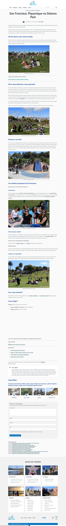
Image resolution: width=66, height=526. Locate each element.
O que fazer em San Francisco (16, 479)
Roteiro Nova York (48, 500)
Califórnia (15, 7)
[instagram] (43, 517)
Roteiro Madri (30, 505)
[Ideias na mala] (33, 3)
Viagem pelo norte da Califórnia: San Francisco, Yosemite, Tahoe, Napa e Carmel (25, 453)
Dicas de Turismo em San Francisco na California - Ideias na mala (23, 447)
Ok (29, 525)
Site (10, 427)
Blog (29, 10)
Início (27, 10)
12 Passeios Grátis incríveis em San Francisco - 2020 (21, 444)
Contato (33, 517)
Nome (11, 418)
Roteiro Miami (47, 510)
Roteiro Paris (30, 500)
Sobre (29, 7)
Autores (25, 517)
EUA (10, 7)
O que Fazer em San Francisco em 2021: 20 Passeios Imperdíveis (23, 445)
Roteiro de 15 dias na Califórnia (49, 506)
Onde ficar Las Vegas (49, 480)
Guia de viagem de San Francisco (18, 350)
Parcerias (30, 517)
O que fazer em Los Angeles (33, 479)
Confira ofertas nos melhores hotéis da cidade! (18, 79)
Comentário (12, 408)
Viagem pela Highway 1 (15, 500)
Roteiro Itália (30, 508)
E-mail (11, 422)
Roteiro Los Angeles (31, 482)
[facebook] (44, 517)
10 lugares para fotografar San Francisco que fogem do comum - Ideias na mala (25, 452)
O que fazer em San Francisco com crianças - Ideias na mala (22, 449)
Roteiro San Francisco (15, 482)
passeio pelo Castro (45, 295)
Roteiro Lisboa (30, 503)
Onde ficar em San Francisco (16, 480)
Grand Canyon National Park (16, 505)
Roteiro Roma (30, 506)
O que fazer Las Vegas (49, 479)
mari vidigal (41, 21)
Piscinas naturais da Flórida (50, 508)
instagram (43, 362)
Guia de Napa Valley (14, 503)
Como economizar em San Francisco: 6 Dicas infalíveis (21, 448)
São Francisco (37, 10)
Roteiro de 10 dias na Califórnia (49, 502)
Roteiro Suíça (30, 510)
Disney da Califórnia (15, 506)
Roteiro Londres (31, 501)
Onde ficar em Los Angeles (33, 480)
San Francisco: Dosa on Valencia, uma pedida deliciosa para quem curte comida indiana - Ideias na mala (30, 451)
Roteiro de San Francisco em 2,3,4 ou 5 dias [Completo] (21, 450)
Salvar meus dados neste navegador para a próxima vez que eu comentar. (26, 431)
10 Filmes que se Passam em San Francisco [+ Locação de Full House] (24, 446)
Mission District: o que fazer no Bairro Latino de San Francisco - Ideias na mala (25, 443)
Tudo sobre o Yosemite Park (16, 501)
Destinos (25, 7)
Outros (20, 7)
